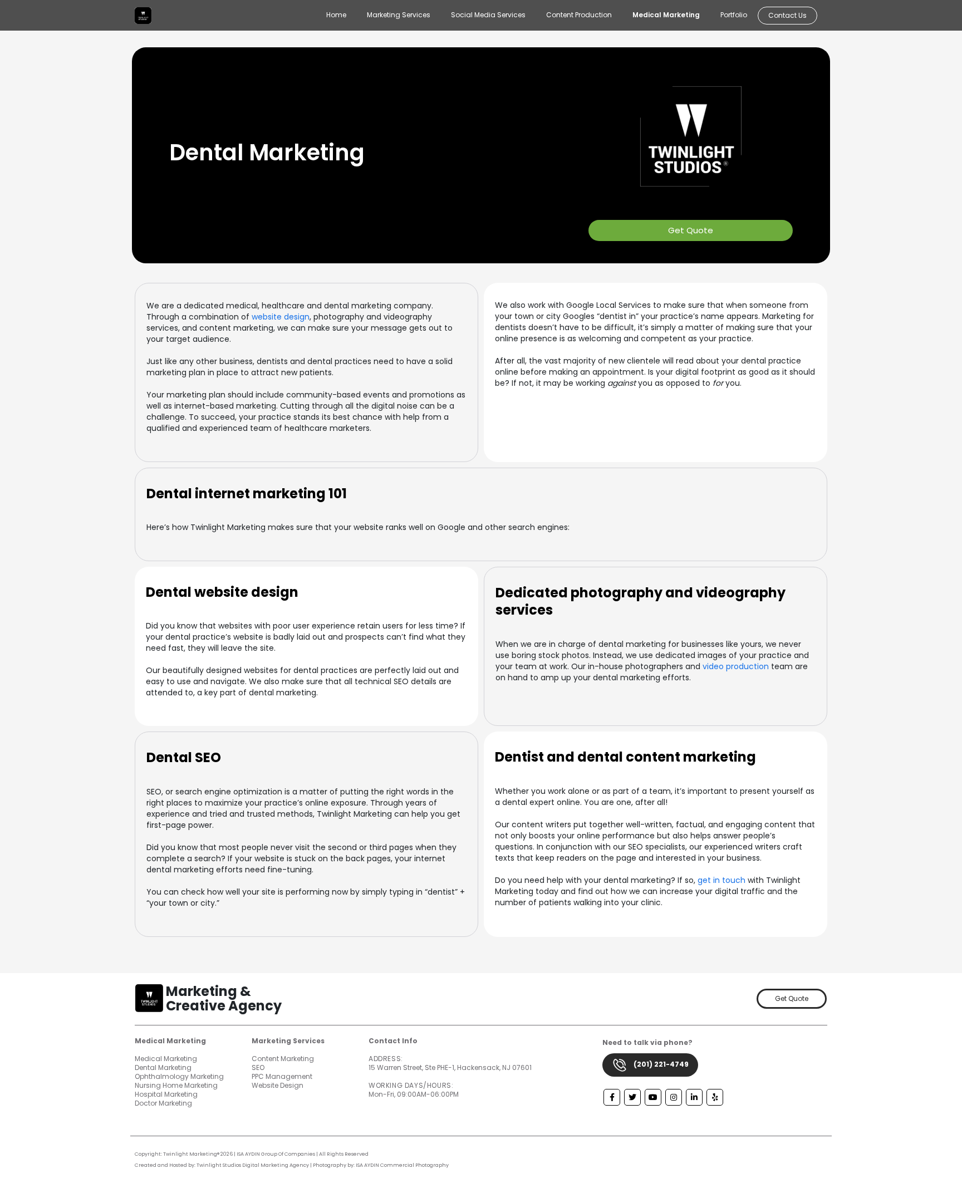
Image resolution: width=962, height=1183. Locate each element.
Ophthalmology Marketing (179, 1076)
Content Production (579, 14)
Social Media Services (488, 14)
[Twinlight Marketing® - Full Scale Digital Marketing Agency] (143, 15)
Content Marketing (283, 1058)
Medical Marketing (666, 14)
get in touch (721, 880)
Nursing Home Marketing (176, 1085)
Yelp (714, 1097)
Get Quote (690, 230)
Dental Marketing (163, 1067)
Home (336, 14)
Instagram (673, 1097)
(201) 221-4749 (660, 1064)
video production (736, 666)
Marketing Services (398, 14)
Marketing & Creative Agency (224, 998)
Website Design (277, 1085)
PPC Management (282, 1076)
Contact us (787, 15)
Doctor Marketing (163, 1103)
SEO (258, 1067)
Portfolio (733, 14)
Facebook (611, 1097)
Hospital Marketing (166, 1094)
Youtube (653, 1097)
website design (281, 316)
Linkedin (694, 1097)
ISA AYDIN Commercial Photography (402, 1165)
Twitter (632, 1097)
